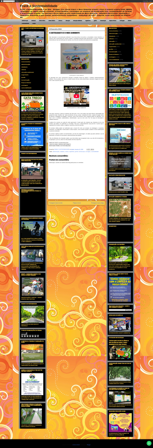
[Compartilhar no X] (90, 149)
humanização (103, 20)
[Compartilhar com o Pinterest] (93, 149)
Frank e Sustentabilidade (38, 6)
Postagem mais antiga (97, 203)
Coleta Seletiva (52, 20)
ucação (34, 23)
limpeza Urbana (112, 20)
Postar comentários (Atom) (78, 207)
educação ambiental (77, 20)
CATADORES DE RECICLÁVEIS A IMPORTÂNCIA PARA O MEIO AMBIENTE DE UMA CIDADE (119, 342)
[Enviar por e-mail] (87, 149)
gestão (95, 20)
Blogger (88, 444)
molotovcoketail (76, 444)
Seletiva (129, 20)
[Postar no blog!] (89, 149)
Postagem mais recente (55, 203)
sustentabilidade (25, 23)
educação (68, 20)
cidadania (33, 20)
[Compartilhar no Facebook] (92, 149)
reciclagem (122, 20)
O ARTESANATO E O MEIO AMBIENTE (64, 33)
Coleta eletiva (42, 20)
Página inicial (77, 203)
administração (25, 20)
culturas (60, 20)
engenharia (87, 20)
